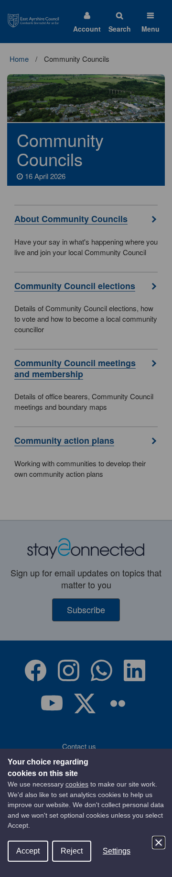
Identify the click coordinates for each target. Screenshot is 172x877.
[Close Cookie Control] (158, 842)
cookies (76, 784)
